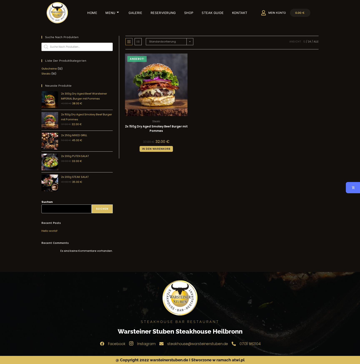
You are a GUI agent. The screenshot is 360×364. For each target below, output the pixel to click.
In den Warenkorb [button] (156, 148)
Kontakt (240, 13)
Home (92, 13)
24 (309, 41)
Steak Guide (213, 13)
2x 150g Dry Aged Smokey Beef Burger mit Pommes (156, 128)
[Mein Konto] (263, 12)
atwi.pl (238, 360)
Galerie (135, 13)
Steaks (156, 121)
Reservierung (163, 13)
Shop (188, 13)
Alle (316, 41)
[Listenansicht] (138, 41)
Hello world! (49, 231)
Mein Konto (277, 12)
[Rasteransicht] (128, 41)
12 (304, 41)
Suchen (47, 202)
